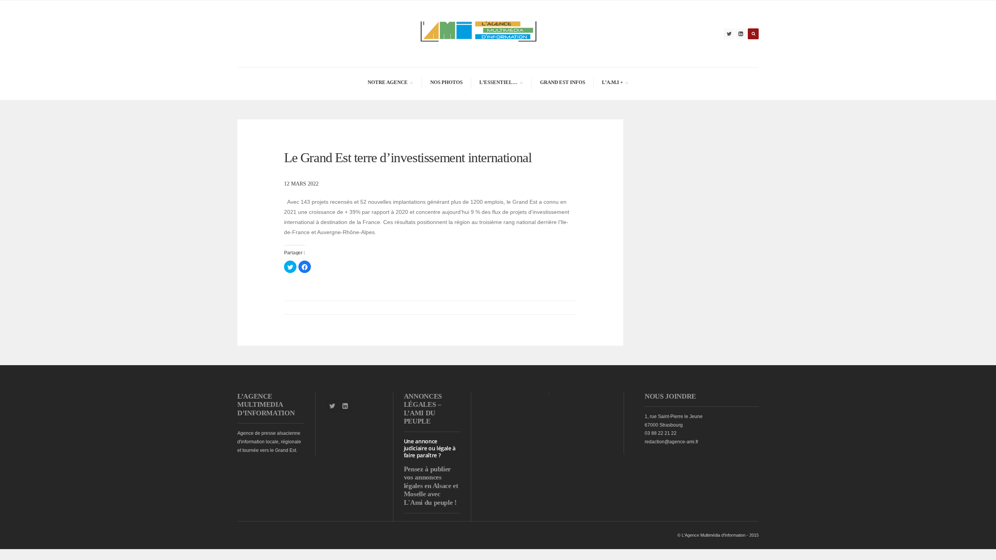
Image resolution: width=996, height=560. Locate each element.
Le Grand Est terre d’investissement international (409, 157)
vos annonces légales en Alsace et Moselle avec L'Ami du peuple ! (431, 489)
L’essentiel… (498, 83)
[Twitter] (729, 33)
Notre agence (387, 83)
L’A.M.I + (612, 83)
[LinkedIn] (740, 33)
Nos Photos (446, 82)
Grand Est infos (562, 82)
